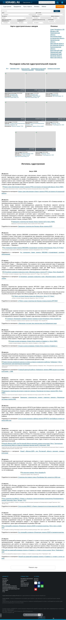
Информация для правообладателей (10, 588)
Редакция (4, 581)
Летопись (36, 6)
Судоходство (24, 580)
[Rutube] (42, 583)
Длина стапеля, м (55, 16)
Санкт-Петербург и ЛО (57, 29)
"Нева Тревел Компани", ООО (26, 153)
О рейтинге (60, 6)
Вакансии (36, 580)
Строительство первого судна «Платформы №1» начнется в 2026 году (39, 477)
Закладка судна (14, 68)
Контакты (36, 578)
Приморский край (55, 52)
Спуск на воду (25, 68)
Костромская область (57, 45)
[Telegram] (38, 586)
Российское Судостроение (27, 578)
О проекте (4, 578)
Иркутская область (56, 57)
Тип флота (4, 16)
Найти (56, 11)
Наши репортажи (25, 584)
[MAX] (35, 586)
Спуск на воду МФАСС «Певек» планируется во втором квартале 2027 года (41, 506)
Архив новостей (24, 586)
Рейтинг (44, 6)
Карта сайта (5, 590)
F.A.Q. (3, 591)
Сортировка (50, 19)
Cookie (36, 614)
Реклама (4, 583)
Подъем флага (39, 70)
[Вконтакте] (38, 583)
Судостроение (7, 6)
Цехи (3, 12)
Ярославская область (57, 43)
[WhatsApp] (42, 586)
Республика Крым (55, 36)
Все (7, 68)
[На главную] (11, 2)
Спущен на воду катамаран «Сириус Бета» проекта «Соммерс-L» (37, 346)
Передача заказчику (28, 70)
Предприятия (17, 6)
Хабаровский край (56, 54)
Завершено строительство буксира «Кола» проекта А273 (35, 226)
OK (39, 614)
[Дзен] (35, 583)
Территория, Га (35, 16)
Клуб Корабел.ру (6, 584)
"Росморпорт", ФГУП (55, 123)
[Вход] (62, 2)
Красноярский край (56, 50)
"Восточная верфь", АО (58, 96)
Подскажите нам (13, 94)
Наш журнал (5, 580)
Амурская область (56, 56)
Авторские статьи (25, 583)
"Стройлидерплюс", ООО (58, 124)
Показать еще (33, 567)
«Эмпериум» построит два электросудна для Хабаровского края (37, 323)
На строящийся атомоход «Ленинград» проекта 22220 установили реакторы (41, 532)
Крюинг (22, 581)
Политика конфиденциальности (9, 587)
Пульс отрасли (27, 6)
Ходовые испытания (54, 68)
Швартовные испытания (38, 68)
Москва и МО (54, 31)
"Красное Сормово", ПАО (17, 126)
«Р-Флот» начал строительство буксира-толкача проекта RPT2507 (38, 301)
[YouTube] (35, 589)
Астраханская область (57, 38)
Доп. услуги (38, 12)
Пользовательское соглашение (9, 586)
